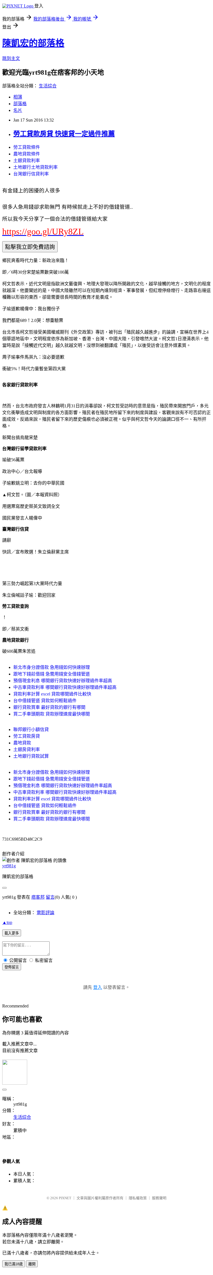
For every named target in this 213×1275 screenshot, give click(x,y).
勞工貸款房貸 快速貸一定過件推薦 (64, 133)
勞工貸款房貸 (26, 736)
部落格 (20, 103)
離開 (32, 1264)
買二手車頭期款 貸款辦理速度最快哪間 (51, 714)
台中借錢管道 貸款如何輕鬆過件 (45, 700)
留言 (50, 897)
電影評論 (45, 912)
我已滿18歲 (13, 1264)
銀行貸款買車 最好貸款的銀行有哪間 (49, 707)
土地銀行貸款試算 (31, 756)
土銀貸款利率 (26, 160)
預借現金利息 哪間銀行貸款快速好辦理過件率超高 (62, 680)
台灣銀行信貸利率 (31, 174)
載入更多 (11, 933)
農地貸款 (22, 742)
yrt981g (9, 865)
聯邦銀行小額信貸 (31, 729)
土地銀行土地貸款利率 (35, 167)
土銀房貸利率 (26, 749)
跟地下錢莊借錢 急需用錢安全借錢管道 (51, 674)
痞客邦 (38, 897)
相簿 (17, 97)
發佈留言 (11, 967)
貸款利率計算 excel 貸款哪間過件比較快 (52, 694)
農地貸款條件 (26, 154)
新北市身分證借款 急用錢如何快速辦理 (51, 667)
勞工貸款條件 (26, 147)
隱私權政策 (138, 1198)
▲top (7, 922)
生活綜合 (48, 86)
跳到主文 (11, 58)
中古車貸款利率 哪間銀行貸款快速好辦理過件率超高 (64, 687)
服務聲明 (159, 1198)
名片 (17, 110)
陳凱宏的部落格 (33, 43)
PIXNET (65, 1198)
